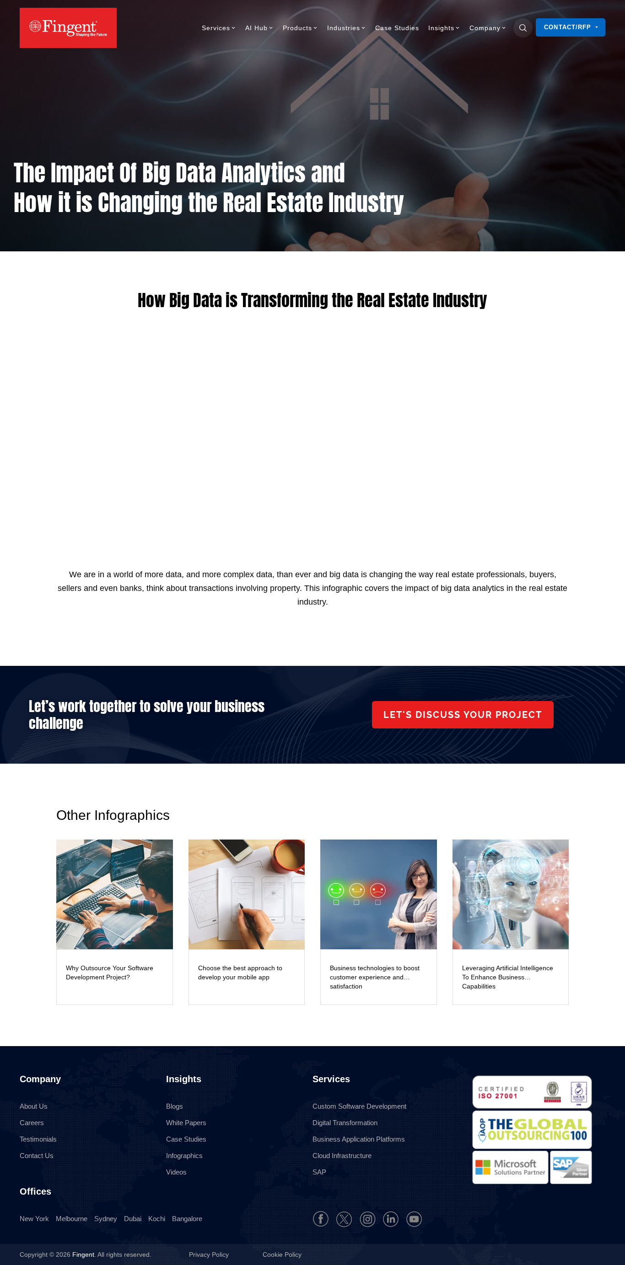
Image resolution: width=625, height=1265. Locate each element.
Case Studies (397, 28)
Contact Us (37, 1155)
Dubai (132, 1218)
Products (297, 28)
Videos (176, 1172)
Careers (32, 1123)
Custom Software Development (359, 1106)
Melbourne (71, 1218)
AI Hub (256, 28)
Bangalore (187, 1218)
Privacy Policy (210, 1254)
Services (216, 28)
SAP (319, 1172)
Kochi (156, 1218)
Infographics (184, 1155)
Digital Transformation (344, 1123)
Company (485, 28)
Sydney (105, 1218)
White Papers (186, 1123)
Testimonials (38, 1139)
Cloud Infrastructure (342, 1155)
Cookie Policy (282, 1254)
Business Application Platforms (358, 1139)
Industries (343, 28)
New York (34, 1218)
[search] (523, 27)
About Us (34, 1106)
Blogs (174, 1106)
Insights (441, 28)
